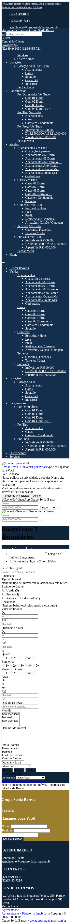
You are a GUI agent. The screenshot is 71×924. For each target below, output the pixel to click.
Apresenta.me (10, 910)
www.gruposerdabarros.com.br (46, 920)
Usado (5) (12, 590)
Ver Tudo (43, 66)
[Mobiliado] (10, 717)
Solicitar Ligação (12, 838)
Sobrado (30, 76)
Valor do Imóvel (12, 609)
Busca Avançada (12, 774)
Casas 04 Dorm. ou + (38, 194)
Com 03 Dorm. (34, 105)
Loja (28, 212)
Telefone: (7, 830)
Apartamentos (34, 69)
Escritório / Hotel (36, 208)
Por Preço (23, 126)
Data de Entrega (12, 702)
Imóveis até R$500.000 (39, 130)
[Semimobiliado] (10, 714)
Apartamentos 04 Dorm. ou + (43, 162)
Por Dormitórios (27, 94)
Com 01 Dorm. (34, 98)
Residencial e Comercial (40, 219)
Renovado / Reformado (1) (23, 598)
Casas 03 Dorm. (35, 190)
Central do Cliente (13, 858)
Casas (29, 73)
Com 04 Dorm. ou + (38, 108)
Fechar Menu (25, 87)
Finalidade (8, 575)
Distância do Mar (12, 628)
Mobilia (6, 710)
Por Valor (23, 236)
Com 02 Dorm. (34, 101)
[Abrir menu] (3, 261)
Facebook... (9, 810)
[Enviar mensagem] (58, 508)
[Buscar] (3, 35)
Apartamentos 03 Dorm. (40, 158)
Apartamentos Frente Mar (41, 172)
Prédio (29, 215)
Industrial (31, 83)
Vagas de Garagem (13, 669)
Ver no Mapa (10, 906)
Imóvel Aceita (10, 744)
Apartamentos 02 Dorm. (40, 155)
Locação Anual (26, 66)
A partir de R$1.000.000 (40, 137)
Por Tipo (22, 112)
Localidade (8, 602)
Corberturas (32, 176)
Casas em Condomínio (39, 123)
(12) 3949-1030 (19, 14)
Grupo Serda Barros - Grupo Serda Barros (28, 30)
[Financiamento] (13, 748)
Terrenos (22, 226)
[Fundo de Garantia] (13, 755)
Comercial (31, 80)
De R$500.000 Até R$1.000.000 (45, 133)
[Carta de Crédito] (13, 758)
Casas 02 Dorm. (35, 187)
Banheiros (8, 661)
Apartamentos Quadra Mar (42, 169)
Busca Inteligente (12, 568)
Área (5, 676)
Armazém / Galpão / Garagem (44, 222)
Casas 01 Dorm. (35, 183)
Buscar (7, 770)
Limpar (19, 770)
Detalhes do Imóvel (14, 728)
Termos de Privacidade (16, 495)
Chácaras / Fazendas (38, 229)
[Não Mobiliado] (10, 721)
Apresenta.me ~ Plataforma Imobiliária (26, 913)
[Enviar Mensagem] (40, 520)
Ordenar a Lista (11, 762)
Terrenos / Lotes (35, 233)
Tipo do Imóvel (11, 579)
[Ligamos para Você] (15, 463)
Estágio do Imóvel (13, 586)
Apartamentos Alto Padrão (41, 165)
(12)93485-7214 (19, 20)
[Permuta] (13, 752)
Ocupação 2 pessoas (37, 151)
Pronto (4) (12, 594)
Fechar (31, 770)
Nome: (6, 826)
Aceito (37, 495)
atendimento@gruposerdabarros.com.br (34, 27)
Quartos (6, 654)
